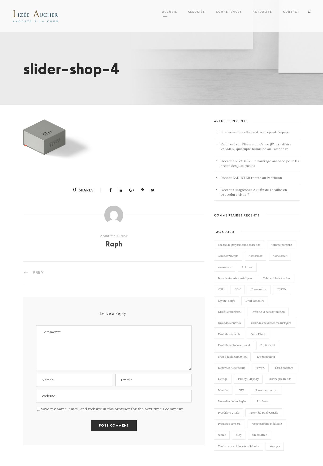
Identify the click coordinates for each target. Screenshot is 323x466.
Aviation (247, 267)
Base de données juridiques (235, 278)
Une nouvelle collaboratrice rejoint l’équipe (255, 132)
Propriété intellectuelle (263, 412)
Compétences (229, 12)
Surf (238, 434)
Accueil (169, 12)
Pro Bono (262, 401)
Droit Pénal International (234, 345)
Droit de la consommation (268, 311)
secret (222, 434)
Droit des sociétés (229, 334)
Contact (291, 12)
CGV (237, 289)
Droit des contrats (229, 323)
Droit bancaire (254, 300)
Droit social (267, 345)
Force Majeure (284, 367)
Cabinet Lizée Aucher (276, 278)
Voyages (275, 446)
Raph (113, 244)
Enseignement (266, 356)
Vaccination (259, 434)
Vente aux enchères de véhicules (238, 446)
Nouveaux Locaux (266, 390)
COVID (281, 289)
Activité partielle (281, 244)
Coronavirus (258, 289)
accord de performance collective (239, 244)
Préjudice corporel (229, 423)
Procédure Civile (228, 412)
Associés (196, 12)
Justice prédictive (280, 379)
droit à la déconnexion (232, 356)
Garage (222, 379)
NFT (241, 390)
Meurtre (223, 390)
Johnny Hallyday (248, 379)
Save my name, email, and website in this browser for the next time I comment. (112, 409)
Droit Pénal (258, 334)
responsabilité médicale (267, 423)
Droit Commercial (229, 311)
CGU (221, 289)
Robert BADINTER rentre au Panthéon (251, 178)
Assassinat (255, 256)
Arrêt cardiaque (228, 256)
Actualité (262, 12)
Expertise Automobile (231, 367)
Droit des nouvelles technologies (271, 323)
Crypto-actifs (226, 300)
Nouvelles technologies (232, 401)
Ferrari (260, 367)
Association (280, 256)
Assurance (224, 267)
